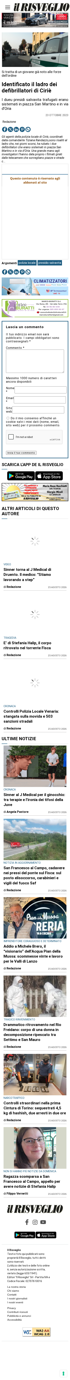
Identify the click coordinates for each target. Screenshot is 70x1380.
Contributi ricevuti (17, 1311)
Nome (10, 389)
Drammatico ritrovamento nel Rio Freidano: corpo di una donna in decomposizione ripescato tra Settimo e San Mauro (32, 1032)
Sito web (9, 409)
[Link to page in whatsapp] (28, 129)
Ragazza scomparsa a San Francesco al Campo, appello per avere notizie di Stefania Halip (32, 1181)
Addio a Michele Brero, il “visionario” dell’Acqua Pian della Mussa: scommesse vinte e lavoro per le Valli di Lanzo (33, 954)
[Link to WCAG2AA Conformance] (35, 1332)
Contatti (11, 1294)
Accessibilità (14, 1319)
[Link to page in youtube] (43, 1222)
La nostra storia (16, 1286)
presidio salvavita (49, 263)
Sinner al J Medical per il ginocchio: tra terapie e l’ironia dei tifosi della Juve (34, 800)
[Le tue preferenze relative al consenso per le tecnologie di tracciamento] (63, 1373)
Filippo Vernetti (17, 1193)
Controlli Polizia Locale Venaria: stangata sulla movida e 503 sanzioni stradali (31, 716)
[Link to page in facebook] (4, 129)
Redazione (9, 121)
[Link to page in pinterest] (22, 129)
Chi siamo (13, 1290)
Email (10, 399)
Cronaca (10, 789)
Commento (15, 348)
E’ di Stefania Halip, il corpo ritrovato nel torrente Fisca (27, 645)
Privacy (11, 1308)
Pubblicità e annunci (19, 1315)
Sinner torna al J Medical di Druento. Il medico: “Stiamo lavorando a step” (27, 574)
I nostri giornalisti (17, 1298)
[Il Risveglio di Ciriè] (42, 7)
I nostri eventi (15, 1302)
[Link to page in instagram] (35, 1222)
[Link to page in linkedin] (16, 129)
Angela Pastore (18, 812)
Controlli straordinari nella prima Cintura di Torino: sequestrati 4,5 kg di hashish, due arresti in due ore (35, 1108)
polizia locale (27, 263)
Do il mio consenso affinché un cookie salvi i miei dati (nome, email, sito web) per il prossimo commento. (33, 421)
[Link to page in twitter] (10, 129)
